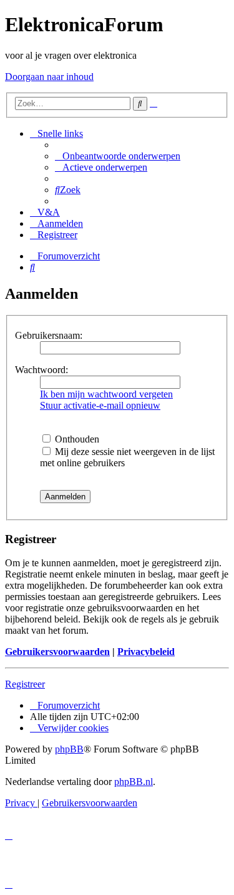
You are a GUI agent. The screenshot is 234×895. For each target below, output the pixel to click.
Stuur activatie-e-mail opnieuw (100, 405)
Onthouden (75, 439)
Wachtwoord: (41, 369)
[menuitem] (117, 156)
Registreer (25, 684)
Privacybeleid (146, 651)
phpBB (69, 749)
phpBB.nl (133, 781)
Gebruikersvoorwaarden (57, 651)
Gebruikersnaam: (48, 335)
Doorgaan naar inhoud (49, 76)
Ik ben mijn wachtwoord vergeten (106, 394)
